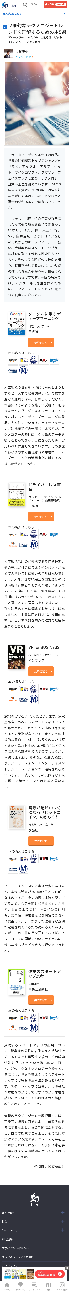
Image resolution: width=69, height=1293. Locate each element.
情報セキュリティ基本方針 (18, 1257)
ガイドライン (10, 1266)
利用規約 (7, 1239)
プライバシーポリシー (15, 1248)
